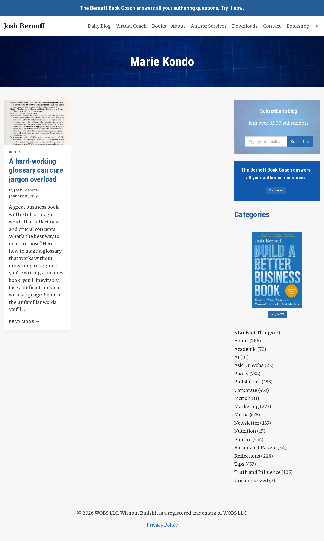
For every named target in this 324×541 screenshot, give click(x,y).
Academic (245, 349)
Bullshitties (247, 382)
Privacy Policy (162, 525)
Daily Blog (99, 26)
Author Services (209, 26)
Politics (242, 439)
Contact (272, 26)
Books (159, 26)
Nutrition (245, 431)
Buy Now (277, 314)
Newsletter (246, 423)
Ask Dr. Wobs (249, 365)
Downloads (245, 26)
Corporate (245, 390)
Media (241, 415)
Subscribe (300, 141)
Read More (24, 321)
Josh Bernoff (25, 190)
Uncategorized (251, 480)
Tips (239, 464)
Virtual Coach (131, 26)
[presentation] (37, 122)
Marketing (246, 406)
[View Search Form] (317, 26)
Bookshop (298, 26)
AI (236, 357)
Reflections (247, 456)
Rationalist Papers (255, 447)
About (178, 26)
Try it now (231, 8)
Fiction (242, 398)
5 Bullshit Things (253, 333)
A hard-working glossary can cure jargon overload (36, 170)
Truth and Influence (257, 472)
